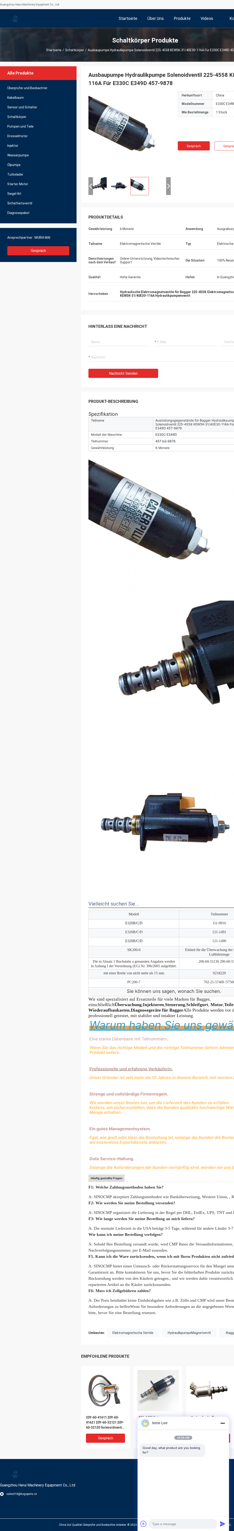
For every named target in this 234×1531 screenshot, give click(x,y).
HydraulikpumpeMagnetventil (189, 1333)
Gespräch (38, 250)
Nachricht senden (123, 373)
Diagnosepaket (18, 213)
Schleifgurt (197, 1004)
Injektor (12, 145)
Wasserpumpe (18, 155)
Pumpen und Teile (20, 126)
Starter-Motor (17, 184)
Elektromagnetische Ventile (132, 1333)
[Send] (222, 1524)
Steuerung (175, 1004)
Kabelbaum (15, 97)
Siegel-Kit (14, 193)
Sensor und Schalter (22, 107)
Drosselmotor (17, 136)
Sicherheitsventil (19, 203)
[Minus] (222, 1423)
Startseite (53, 50)
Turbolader (15, 174)
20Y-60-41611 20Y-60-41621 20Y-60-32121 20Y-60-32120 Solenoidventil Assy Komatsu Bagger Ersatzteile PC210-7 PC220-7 (105, 1423)
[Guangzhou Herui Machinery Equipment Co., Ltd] (15, 18)
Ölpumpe (14, 165)
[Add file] (143, 1524)
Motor (216, 1004)
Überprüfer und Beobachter (27, 88)
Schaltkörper (74, 50)
